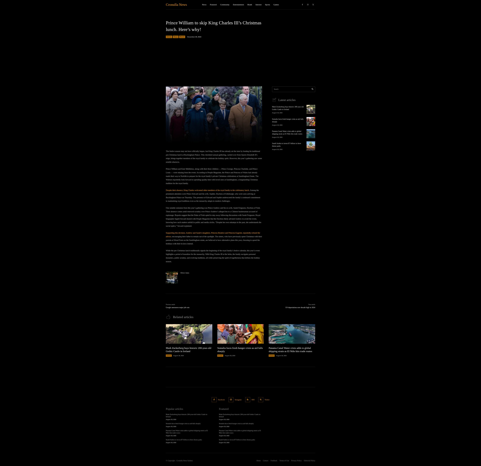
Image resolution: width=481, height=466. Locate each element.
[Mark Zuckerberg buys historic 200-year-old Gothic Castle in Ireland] (311, 109)
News (176, 37)
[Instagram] (308, 5)
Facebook (221, 400)
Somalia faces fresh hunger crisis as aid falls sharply (183, 423)
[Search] (312, 89)
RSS (253, 400)
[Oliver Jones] (172, 278)
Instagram (238, 400)
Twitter (267, 400)
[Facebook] (302, 5)
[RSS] (247, 399)
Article (169, 37)
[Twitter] (313, 5)
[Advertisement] (240, 62)
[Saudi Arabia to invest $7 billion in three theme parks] (311, 145)
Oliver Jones (184, 273)
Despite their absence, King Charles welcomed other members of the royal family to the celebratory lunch (207, 190)
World (182, 37)
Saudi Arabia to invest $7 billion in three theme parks (184, 440)
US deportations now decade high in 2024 (300, 307)
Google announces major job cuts (177, 307)
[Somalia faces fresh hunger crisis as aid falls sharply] (311, 121)
